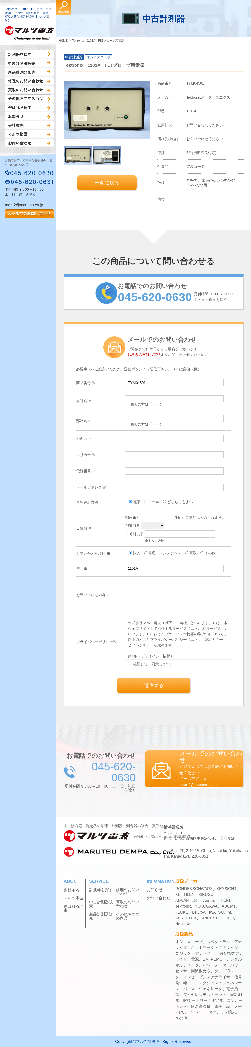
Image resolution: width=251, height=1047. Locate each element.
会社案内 (29, 125)
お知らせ (29, 116)
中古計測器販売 (29, 63)
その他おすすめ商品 (29, 98)
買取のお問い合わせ (29, 90)
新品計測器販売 (29, 72)
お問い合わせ (29, 143)
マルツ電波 (73, 898)
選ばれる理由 (29, 107)
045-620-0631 (29, 182)
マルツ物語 (29, 134)
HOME (63, 40)
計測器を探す (29, 54)
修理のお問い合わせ (29, 81)
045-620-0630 (29, 172)
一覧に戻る (107, 182)
